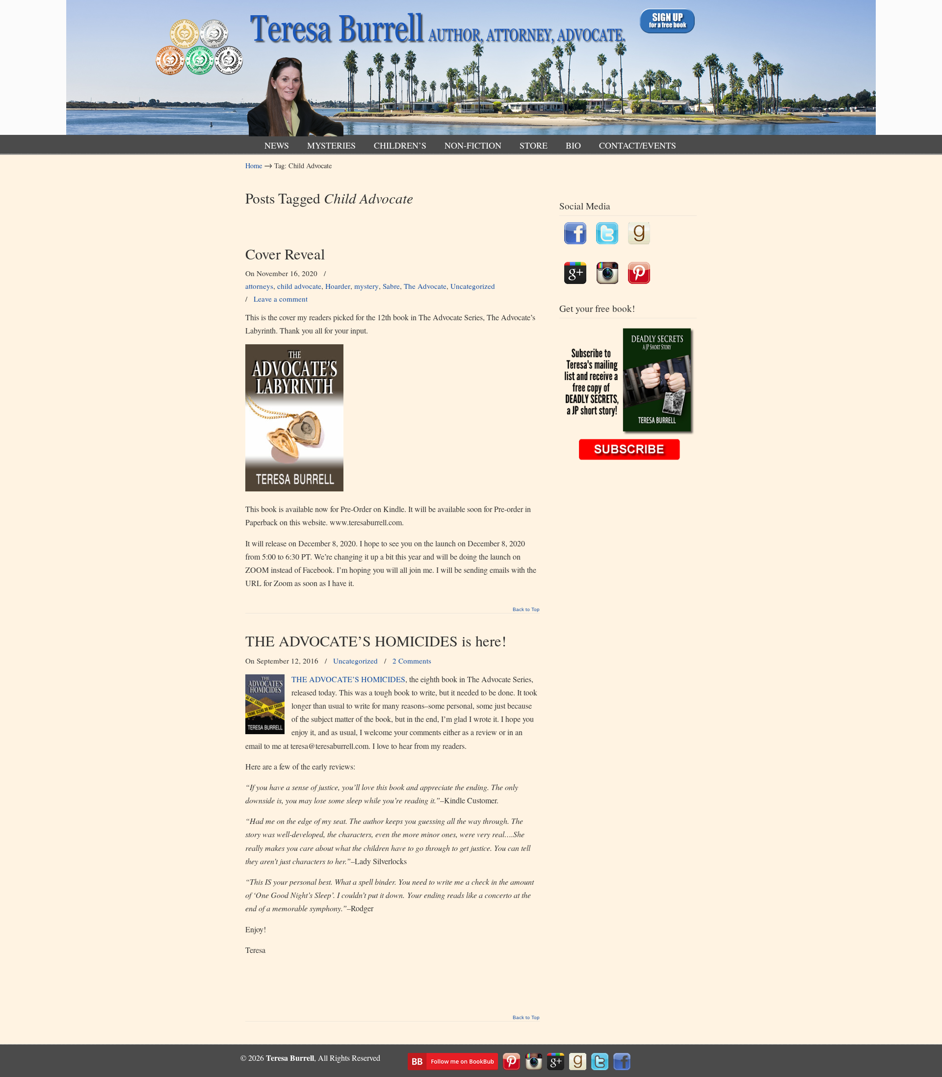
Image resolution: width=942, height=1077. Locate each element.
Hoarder (337, 286)
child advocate (299, 286)
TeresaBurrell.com (435, 70)
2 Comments (411, 661)
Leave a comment (281, 299)
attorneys (259, 286)
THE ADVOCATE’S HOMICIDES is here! (375, 641)
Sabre (391, 286)
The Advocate (425, 286)
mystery (366, 286)
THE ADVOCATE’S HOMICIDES (348, 679)
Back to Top (526, 609)
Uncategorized (472, 286)
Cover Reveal (285, 254)
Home (253, 165)
